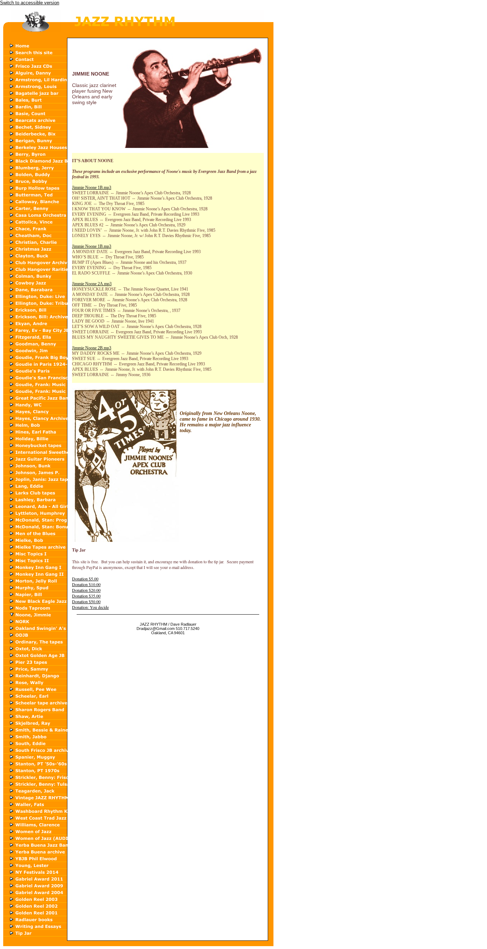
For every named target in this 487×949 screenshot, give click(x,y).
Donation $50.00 (86, 601)
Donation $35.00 (86, 596)
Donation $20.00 (86, 590)
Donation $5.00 (85, 578)
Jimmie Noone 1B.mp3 (91, 187)
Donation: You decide (90, 607)
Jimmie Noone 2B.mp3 (91, 347)
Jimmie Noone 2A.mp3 (92, 283)
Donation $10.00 (86, 584)
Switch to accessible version (29, 2)
